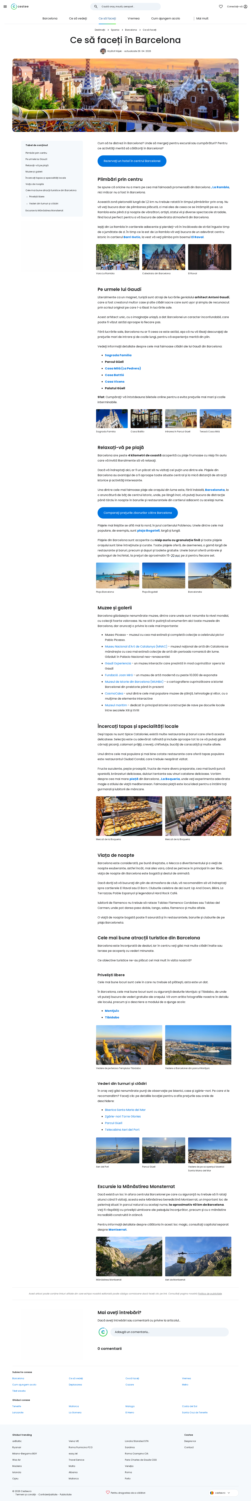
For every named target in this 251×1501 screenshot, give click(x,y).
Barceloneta (215, 490)
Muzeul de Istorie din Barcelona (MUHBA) (134, 682)
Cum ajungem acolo (165, 18)
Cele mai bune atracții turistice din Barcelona (51, 190)
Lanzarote (17, 1412)
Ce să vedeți (78, 18)
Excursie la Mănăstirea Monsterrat (44, 210)
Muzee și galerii (34, 171)
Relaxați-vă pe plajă (37, 165)
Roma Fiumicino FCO (80, 1447)
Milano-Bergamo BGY (24, 1453)
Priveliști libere (36, 196)
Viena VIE (74, 1441)
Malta (72, 1466)
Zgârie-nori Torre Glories (123, 1116)
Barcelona (49, 18)
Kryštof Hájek (114, 51)
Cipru (15, 1478)
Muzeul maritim (116, 705)
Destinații (100, 29)
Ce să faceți (107, 18)
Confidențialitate (47, 1494)
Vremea (133, 18)
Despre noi (190, 1441)
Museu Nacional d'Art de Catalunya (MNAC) (136, 646)
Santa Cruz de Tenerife (194, 1412)
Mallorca (74, 1406)
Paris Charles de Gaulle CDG (141, 1459)
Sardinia (130, 1447)
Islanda (16, 1472)
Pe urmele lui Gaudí (36, 159)
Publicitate (65, 1494)
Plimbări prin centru (36, 152)
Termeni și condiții (25, 1494)
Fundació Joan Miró (119, 675)
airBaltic (17, 1441)
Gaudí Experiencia (118, 663)
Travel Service (76, 1459)
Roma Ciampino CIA (136, 1453)
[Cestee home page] (19, 7)
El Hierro (130, 1412)
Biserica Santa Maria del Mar (125, 1110)
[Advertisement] (52, 246)
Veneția (129, 1466)
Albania (73, 1472)
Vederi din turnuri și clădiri (43, 203)
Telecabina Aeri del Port (122, 1130)
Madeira (17, 1466)
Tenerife (16, 1406)
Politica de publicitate (210, 1293)
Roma (128, 1472)
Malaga (130, 1406)
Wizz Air (16, 1459)
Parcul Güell (113, 1123)
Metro (185, 1384)
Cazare (130, 1384)
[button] (5, 7)
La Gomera (75, 1412)
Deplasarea (75, 1384)
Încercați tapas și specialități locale (46, 177)
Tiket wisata (19, 1390)
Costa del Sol (189, 1406)
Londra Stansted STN (136, 1441)
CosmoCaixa (114, 693)
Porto (127, 1478)
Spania (115, 29)
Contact (189, 1447)
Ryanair (16, 1447)
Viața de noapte (35, 184)
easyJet (73, 1453)
